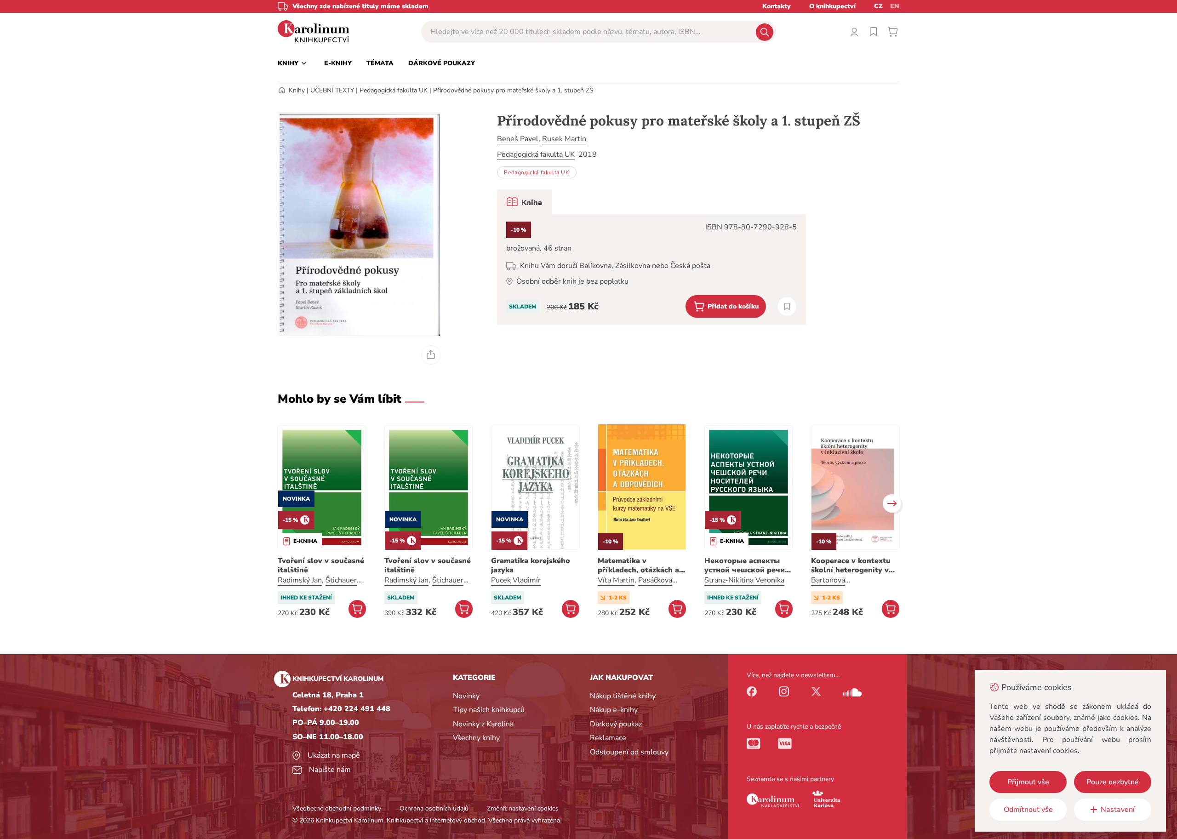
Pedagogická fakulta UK (394, 90)
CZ (878, 6)
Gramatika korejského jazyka (530, 565)
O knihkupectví (832, 6)
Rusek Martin (564, 139)
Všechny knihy (476, 738)
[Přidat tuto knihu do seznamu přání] (787, 306)
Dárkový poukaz (616, 724)
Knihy (297, 90)
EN (894, 6)
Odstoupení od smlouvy (629, 752)
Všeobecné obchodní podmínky (336, 808)
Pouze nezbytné (1112, 782)
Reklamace (608, 738)
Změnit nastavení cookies (523, 808)
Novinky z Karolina (483, 724)
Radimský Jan (300, 580)
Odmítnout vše (1028, 810)
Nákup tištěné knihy (623, 696)
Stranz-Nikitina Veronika (744, 580)
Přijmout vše (1028, 782)
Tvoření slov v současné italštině (321, 565)
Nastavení (1118, 810)
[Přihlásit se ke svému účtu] (854, 31)
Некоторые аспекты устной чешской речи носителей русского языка (744, 565)
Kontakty (776, 6)
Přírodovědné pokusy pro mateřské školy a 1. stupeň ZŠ (513, 90)
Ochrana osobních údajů (434, 808)
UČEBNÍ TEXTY (332, 90)
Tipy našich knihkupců (489, 710)
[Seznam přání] (873, 31)
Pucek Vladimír (516, 580)
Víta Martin (616, 580)
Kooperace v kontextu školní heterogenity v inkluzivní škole (851, 565)
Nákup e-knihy (614, 710)
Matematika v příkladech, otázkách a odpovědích (638, 565)
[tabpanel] (651, 269)
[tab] (524, 201)
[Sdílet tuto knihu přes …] (430, 355)
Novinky (466, 696)
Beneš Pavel (517, 139)
